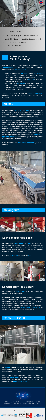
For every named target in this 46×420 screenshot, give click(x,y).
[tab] (22, 23)
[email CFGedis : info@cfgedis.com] (38, 415)
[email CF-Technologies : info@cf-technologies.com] (9, 415)
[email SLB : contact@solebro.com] (22, 416)
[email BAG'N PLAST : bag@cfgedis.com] (29, 415)
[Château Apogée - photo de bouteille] (41, 2)
